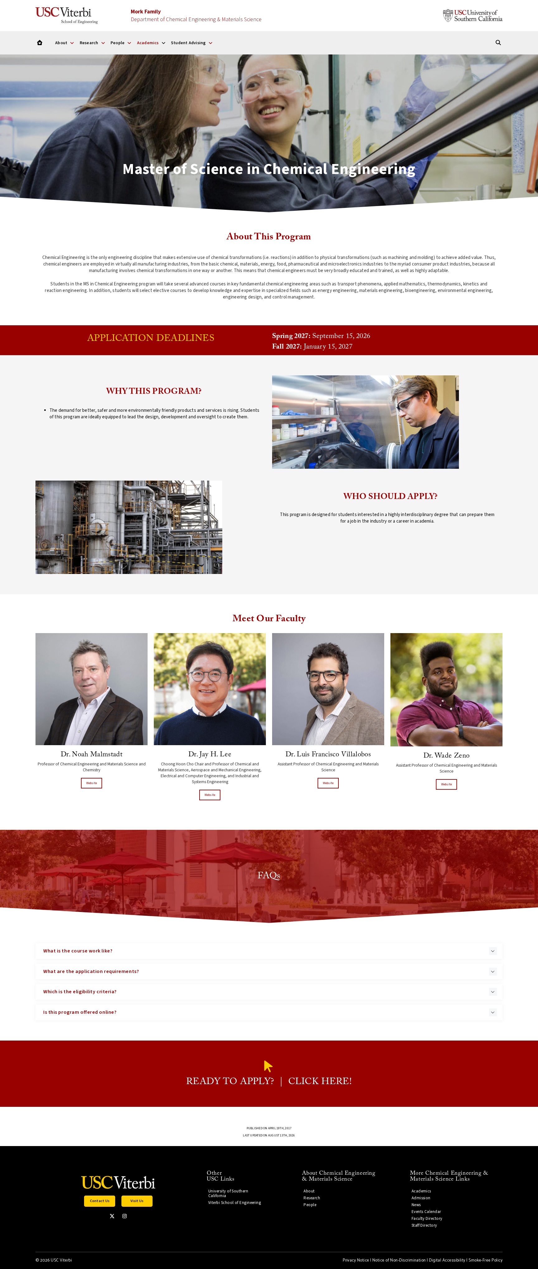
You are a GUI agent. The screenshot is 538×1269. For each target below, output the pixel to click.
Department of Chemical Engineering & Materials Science (196, 15)
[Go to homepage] (39, 43)
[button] (269, 951)
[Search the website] (498, 43)
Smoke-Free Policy (486, 1260)
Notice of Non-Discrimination (399, 1260)
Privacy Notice (356, 1260)
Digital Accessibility (447, 1260)
